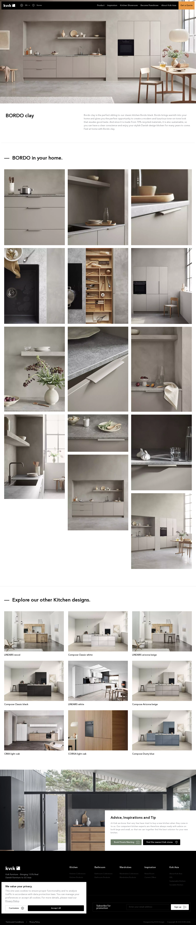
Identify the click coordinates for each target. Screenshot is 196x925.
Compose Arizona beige (145, 704)
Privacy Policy (12, 901)
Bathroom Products (102, 877)
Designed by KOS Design (153, 922)
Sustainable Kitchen (177, 881)
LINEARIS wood (12, 655)
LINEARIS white (76, 704)
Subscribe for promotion (103, 907)
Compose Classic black (16, 704)
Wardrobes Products (128, 877)
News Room (149, 874)
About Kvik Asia (175, 874)
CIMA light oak (12, 754)
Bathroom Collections (103, 874)
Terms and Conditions (15, 922)
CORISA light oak (77, 754)
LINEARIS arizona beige (144, 655)
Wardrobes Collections (129, 874)
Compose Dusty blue (143, 754)
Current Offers (150, 877)
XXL (171, 877)
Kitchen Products (76, 877)
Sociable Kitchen (176, 885)
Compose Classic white (80, 655)
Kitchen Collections (77, 874)
